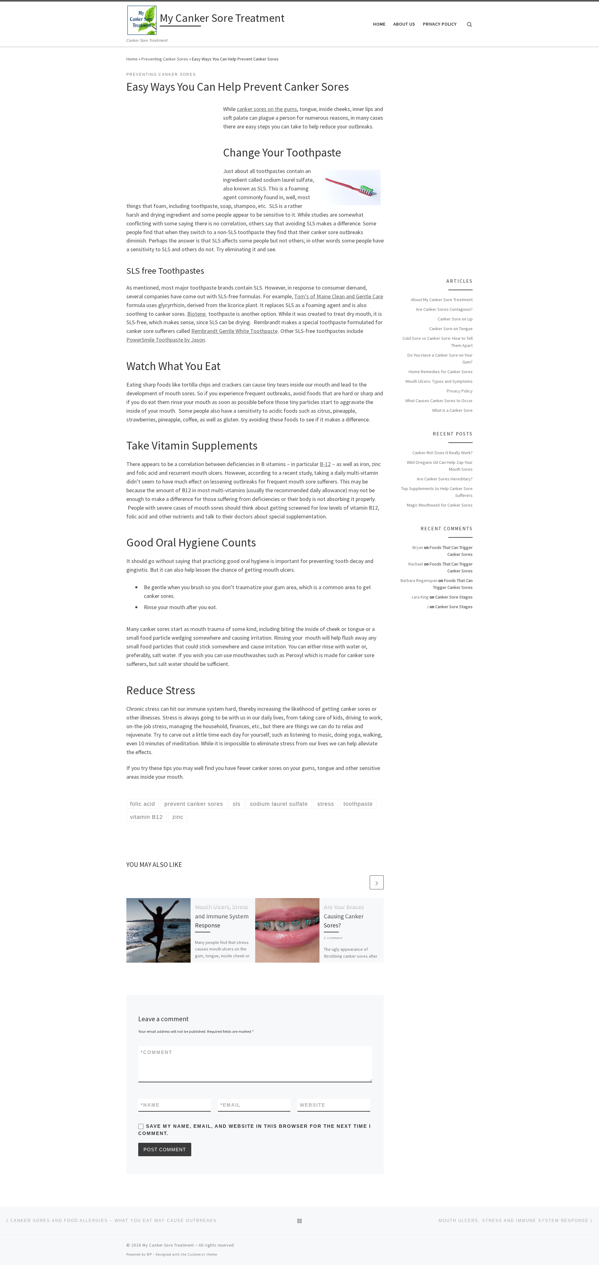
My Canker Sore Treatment (168, 1245)
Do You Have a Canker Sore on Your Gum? (440, 358)
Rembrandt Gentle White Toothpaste (234, 330)
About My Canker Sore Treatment (442, 299)
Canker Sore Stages (454, 597)
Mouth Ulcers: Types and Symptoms (439, 381)
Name (150, 1105)
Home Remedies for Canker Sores (441, 371)
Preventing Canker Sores (164, 59)
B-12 (325, 464)
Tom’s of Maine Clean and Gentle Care (338, 296)
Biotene (197, 313)
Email (230, 1105)
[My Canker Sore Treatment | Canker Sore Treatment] (142, 19)
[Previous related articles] (362, 882)
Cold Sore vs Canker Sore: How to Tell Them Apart (437, 341)
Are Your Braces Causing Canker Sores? (344, 916)
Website (312, 1105)
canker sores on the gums (267, 109)
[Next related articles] (377, 882)
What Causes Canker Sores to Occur (439, 400)
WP (149, 1254)
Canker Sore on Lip (455, 319)
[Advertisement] (173, 152)
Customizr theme (202, 1254)
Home (132, 59)
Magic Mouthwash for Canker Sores (440, 505)
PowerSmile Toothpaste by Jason (165, 339)
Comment (156, 1052)
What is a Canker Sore (452, 410)
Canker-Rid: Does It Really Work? (442, 452)
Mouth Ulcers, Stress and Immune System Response (222, 916)
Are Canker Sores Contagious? (444, 309)
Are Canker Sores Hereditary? (445, 479)
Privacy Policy (460, 391)
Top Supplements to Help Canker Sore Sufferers (437, 492)
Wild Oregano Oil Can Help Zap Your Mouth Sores (440, 465)
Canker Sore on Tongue (451, 328)
